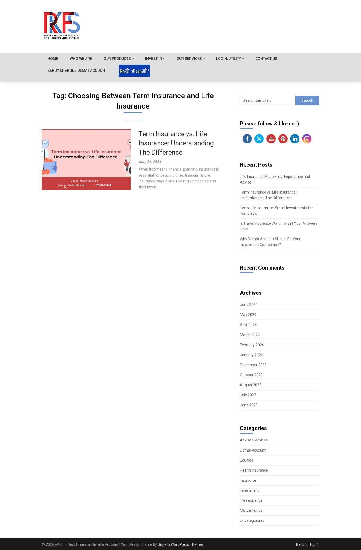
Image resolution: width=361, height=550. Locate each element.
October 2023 (251, 375)
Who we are (81, 59)
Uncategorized (252, 520)
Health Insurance (254, 470)
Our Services (189, 59)
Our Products (117, 59)
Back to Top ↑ (307, 544)
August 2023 (250, 385)
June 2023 (249, 405)
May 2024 (248, 315)
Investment (249, 490)
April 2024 (248, 325)
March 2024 (250, 335)
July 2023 (248, 395)
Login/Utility (228, 59)
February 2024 (252, 345)
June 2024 (249, 305)
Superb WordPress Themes (181, 544)
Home (53, 59)
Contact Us (266, 59)
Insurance (248, 480)
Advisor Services (254, 440)
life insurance (251, 500)
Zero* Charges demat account (77, 70)
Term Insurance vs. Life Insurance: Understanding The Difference (176, 143)
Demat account (253, 450)
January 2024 (251, 355)
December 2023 (253, 365)
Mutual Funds (251, 510)
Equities (246, 460)
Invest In (153, 59)
